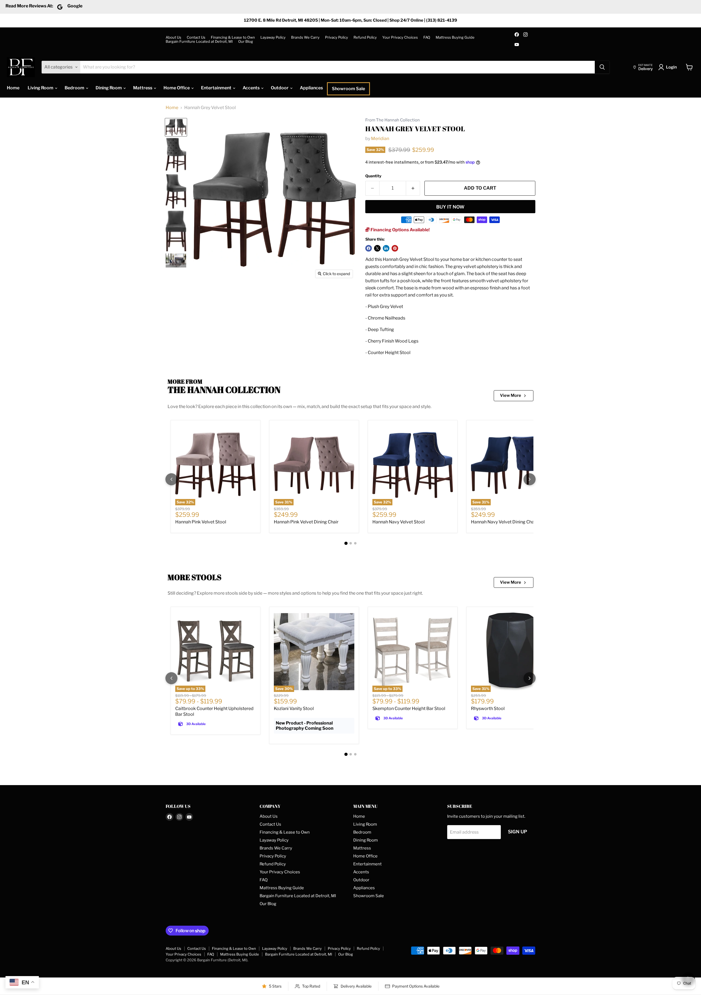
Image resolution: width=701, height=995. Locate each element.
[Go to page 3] (355, 543)
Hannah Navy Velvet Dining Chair (504, 521)
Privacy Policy (336, 37)
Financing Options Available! (400, 229)
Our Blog (245, 41)
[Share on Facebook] (368, 248)
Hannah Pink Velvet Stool (200, 521)
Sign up (517, 831)
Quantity (373, 176)
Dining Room (109, 87)
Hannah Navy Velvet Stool (398, 521)
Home (13, 87)
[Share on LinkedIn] (386, 248)
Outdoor (280, 87)
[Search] (602, 67)
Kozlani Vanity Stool (294, 708)
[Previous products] (171, 479)
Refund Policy (365, 37)
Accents (251, 87)
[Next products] (530, 479)
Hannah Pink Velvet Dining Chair (306, 521)
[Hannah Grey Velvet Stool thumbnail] (176, 127)
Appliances (311, 87)
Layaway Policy (273, 37)
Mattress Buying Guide (455, 37)
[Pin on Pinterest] (395, 248)
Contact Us (196, 37)
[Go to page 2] (350, 543)
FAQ (426, 37)
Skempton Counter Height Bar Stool (408, 708)
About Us (173, 37)
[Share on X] (377, 248)
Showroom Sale (348, 88)
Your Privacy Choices (400, 37)
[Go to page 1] (345, 543)
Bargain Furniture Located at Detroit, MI (199, 41)
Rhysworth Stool (488, 708)
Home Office (177, 87)
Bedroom (75, 87)
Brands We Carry (305, 37)
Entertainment (216, 87)
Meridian (380, 138)
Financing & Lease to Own (233, 37)
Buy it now (450, 207)
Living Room (41, 87)
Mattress (143, 87)
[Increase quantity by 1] (413, 188)
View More (510, 395)
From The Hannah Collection (392, 120)
